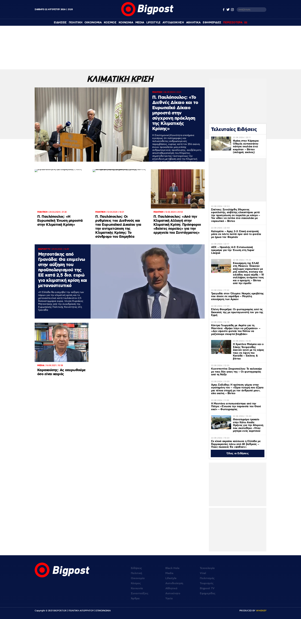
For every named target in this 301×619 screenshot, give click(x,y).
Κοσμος (110, 22)
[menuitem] (60, 22)
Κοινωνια (126, 22)
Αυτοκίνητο (172, 593)
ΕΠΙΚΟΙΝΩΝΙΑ (103, 610)
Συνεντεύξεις (139, 593)
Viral (203, 573)
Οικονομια (93, 22)
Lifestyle (153, 22)
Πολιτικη (75, 22)
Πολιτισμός (207, 578)
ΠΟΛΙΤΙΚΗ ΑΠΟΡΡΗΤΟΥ (81, 610)
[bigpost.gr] (147, 15)
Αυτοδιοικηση (173, 22)
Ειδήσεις (136, 568)
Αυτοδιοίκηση (174, 583)
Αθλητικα (193, 22)
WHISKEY (261, 610)
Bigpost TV (207, 588)
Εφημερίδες (207, 593)
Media (139, 22)
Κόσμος (136, 583)
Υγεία (168, 598)
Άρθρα (135, 598)
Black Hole (172, 568)
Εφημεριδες (212, 22)
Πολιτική (136, 573)
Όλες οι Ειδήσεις (238, 453)
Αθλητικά (171, 588)
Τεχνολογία (207, 568)
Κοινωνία (137, 588)
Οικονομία (138, 578)
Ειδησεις (60, 22)
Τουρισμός (206, 583)
